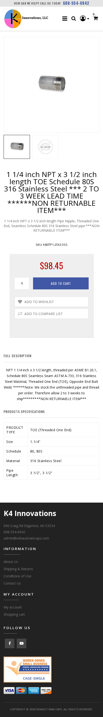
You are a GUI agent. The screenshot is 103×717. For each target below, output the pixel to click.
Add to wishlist (39, 301)
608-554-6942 (76, 3)
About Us (11, 561)
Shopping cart (14, 614)
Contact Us (12, 583)
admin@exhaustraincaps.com (26, 538)
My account (13, 607)
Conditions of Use (17, 576)
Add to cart (61, 283)
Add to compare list (43, 313)
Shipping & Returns (18, 569)
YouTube (21, 643)
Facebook (9, 643)
